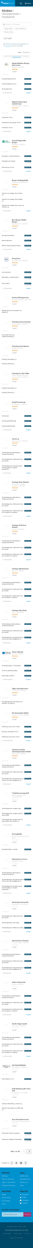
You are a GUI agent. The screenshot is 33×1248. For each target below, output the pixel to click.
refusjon (8, 46)
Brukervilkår (7, 1233)
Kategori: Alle (8, 28)
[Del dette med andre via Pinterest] (25, 1163)
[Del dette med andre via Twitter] (16, 1163)
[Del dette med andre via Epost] (21, 1163)
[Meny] (28, 3)
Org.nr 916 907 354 (16, 1238)
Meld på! (27, 1214)
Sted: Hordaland (19, 28)
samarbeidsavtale (16, 57)
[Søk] (21, 3)
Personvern (18, 1233)
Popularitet (26, 52)
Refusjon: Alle (8, 32)
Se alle (28, 93)
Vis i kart (14, 71)
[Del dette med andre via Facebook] (11, 1163)
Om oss (27, 1233)
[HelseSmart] (7, 3)
